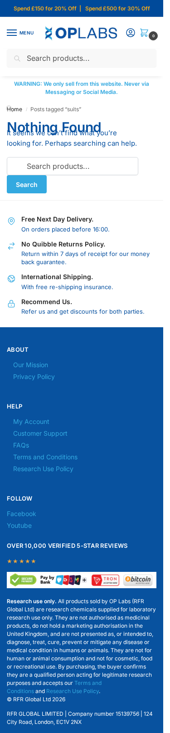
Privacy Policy (34, 376)
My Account (31, 421)
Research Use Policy (43, 468)
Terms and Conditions (45, 457)
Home (14, 109)
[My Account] (130, 33)
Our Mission (30, 365)
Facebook (21, 513)
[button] (146, 33)
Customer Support (40, 433)
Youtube (19, 525)
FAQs (21, 445)
